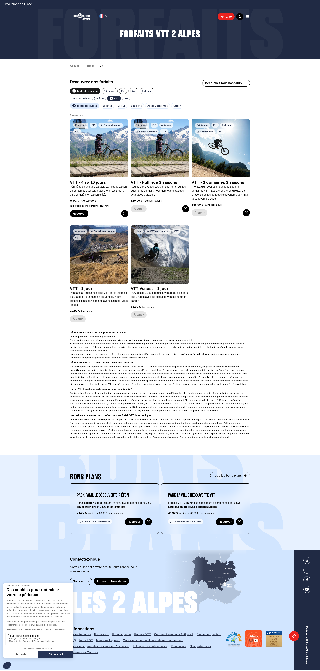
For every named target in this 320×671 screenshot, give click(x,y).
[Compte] (239, 16)
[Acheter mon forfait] (294, 636)
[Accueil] (82, 16)
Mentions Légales (108, 640)
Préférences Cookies (84, 652)
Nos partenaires (200, 646)
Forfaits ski (101, 634)
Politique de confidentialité (150, 646)
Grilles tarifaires (80, 634)
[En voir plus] (124, 213)
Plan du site (178, 646)
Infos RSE (86, 640)
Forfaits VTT (142, 634)
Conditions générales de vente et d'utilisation (99, 646)
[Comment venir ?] (187, 582)
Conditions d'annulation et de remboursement (153, 640)
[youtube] (307, 589)
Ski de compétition (209, 634)
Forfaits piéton (121, 634)
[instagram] (307, 560)
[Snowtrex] (274, 638)
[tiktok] (307, 579)
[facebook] (307, 570)
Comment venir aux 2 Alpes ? (173, 634)
